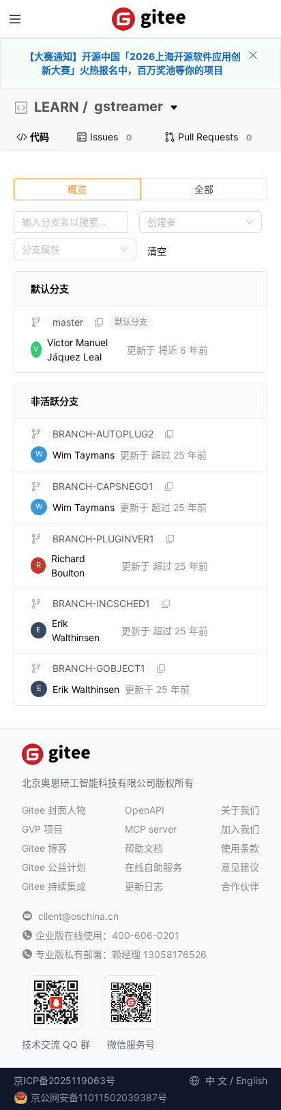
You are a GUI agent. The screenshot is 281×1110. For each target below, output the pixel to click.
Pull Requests (215, 136)
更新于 (167, 350)
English (251, 1080)
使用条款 (240, 848)
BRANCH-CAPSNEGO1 (103, 486)
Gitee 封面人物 (54, 810)
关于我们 (240, 810)
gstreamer (128, 106)
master (68, 322)
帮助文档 (144, 848)
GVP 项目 (42, 829)
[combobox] (194, 222)
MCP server (151, 829)
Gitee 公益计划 (54, 867)
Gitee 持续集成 (54, 886)
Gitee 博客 (44, 848)
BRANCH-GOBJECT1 (99, 668)
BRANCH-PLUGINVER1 (103, 538)
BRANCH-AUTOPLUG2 (103, 434)
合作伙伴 (240, 886)
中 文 (216, 1080)
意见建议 (240, 867)
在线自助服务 (153, 867)
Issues (111, 136)
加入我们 (240, 829)
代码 (39, 136)
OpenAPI (144, 810)
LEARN (56, 107)
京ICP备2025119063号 (64, 1080)
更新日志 (144, 886)
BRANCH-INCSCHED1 (101, 603)
